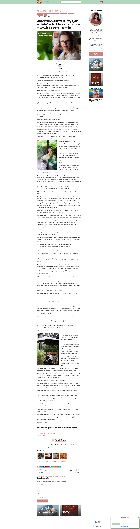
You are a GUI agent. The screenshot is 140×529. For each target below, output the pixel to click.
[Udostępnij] (41, 466)
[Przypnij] (47, 466)
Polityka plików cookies (124, 526)
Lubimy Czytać (64, 102)
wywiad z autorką (62, 476)
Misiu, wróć (65, 170)
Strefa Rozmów (66, 71)
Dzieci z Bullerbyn (73, 127)
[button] (137, 517)
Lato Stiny (66, 127)
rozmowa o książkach (74, 474)
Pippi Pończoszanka (59, 295)
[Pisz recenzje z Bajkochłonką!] (70, 510)
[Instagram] (101, 2)
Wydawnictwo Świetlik (54, 476)
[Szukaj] (79, 2)
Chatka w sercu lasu (73, 170)
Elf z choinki (40, 172)
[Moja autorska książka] (48, 510)
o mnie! (100, 45)
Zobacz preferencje (134, 523)
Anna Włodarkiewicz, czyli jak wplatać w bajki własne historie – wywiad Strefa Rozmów (58, 24)
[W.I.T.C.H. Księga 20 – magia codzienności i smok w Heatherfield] (96, 93)
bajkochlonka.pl (66, 447)
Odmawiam (125, 523)
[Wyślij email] (38, 466)
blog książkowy (49, 474)
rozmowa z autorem (40, 476)
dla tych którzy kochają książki (58, 474)
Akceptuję (116, 523)
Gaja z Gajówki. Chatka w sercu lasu (47, 433)
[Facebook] (96, 522)
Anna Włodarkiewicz (43, 474)
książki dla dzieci (67, 474)
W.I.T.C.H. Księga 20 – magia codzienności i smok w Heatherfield (95, 100)
